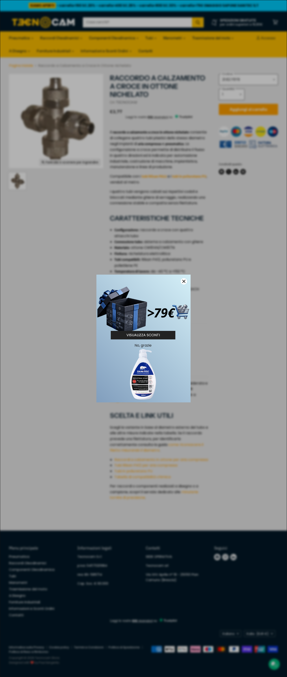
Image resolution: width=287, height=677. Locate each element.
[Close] (184, 281)
